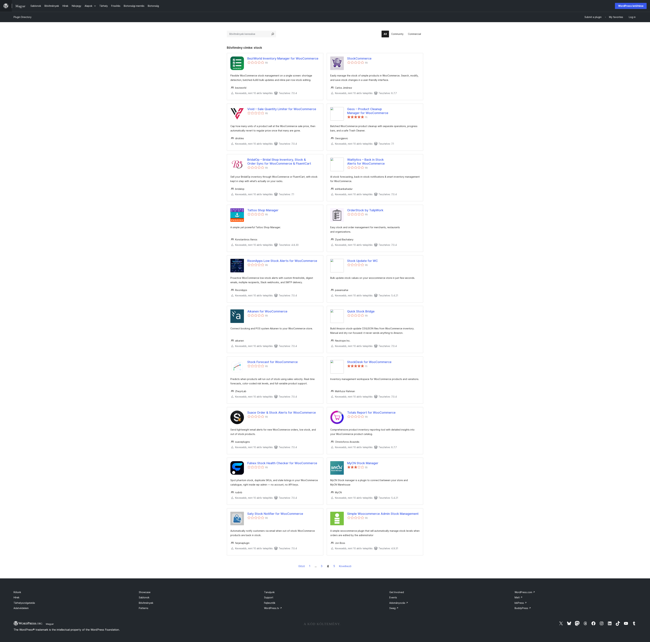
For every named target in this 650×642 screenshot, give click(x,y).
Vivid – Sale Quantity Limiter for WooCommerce (281, 109)
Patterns (143, 608)
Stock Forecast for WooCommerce (272, 362)
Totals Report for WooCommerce (371, 412)
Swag (393, 608)
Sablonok (144, 597)
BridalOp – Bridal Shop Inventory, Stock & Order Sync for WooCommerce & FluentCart (279, 161)
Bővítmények (146, 602)
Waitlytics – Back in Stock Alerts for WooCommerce (366, 161)
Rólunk (17, 592)
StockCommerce (359, 58)
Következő (345, 566)
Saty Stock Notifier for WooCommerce (275, 513)
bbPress (521, 602)
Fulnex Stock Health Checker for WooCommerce (282, 463)
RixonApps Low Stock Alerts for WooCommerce (282, 261)
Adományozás (398, 602)
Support (268, 597)
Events (393, 597)
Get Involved (396, 592)
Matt (519, 597)
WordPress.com (525, 592)
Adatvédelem (21, 608)
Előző (302, 566)
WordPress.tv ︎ (273, 608)
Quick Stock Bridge (361, 311)
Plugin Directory (22, 17)
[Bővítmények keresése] (272, 34)
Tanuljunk (269, 592)
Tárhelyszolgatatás (24, 602)
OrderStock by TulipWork (365, 210)
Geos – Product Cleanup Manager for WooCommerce (367, 111)
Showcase (144, 592)
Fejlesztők (269, 602)
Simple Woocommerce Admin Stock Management (383, 513)
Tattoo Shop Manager (262, 210)
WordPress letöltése (630, 5)
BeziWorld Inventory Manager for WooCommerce (282, 58)
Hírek (16, 597)
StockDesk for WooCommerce (369, 362)
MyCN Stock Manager (362, 463)
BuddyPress (523, 608)
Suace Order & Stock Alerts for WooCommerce (281, 412)
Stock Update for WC (362, 261)
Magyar (50, 624)
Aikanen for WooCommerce (267, 311)
